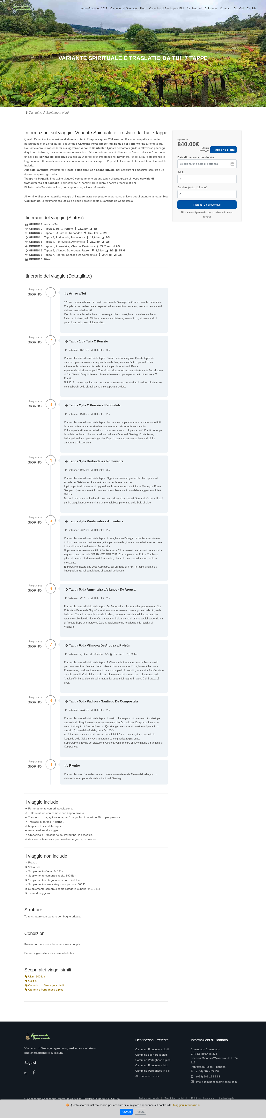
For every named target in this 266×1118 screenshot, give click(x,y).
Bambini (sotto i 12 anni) (192, 187)
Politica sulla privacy (203, 1098)
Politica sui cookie (149, 1098)
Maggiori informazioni (186, 1105)
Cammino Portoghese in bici (152, 1070)
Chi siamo (211, 8)
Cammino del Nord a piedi (151, 1054)
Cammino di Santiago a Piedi (128, 8)
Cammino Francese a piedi (152, 1049)
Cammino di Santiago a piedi (49, 112)
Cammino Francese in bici (151, 1065)
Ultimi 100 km (36, 976)
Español (239, 8)
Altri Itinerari (194, 8)
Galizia (32, 980)
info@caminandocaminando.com (216, 1081)
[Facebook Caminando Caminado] (35, 1073)
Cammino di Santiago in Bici (166, 8)
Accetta (126, 1111)
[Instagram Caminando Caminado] (26, 1073)
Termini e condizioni (176, 1098)
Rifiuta (140, 1111)
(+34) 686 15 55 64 (208, 1076)
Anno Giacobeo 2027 (94, 8)
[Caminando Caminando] (20, 7)
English (251, 8)
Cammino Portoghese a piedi (46, 989)
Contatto (225, 8)
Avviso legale (226, 1098)
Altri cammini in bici (147, 1076)
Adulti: (181, 172)
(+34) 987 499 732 (207, 1071)
